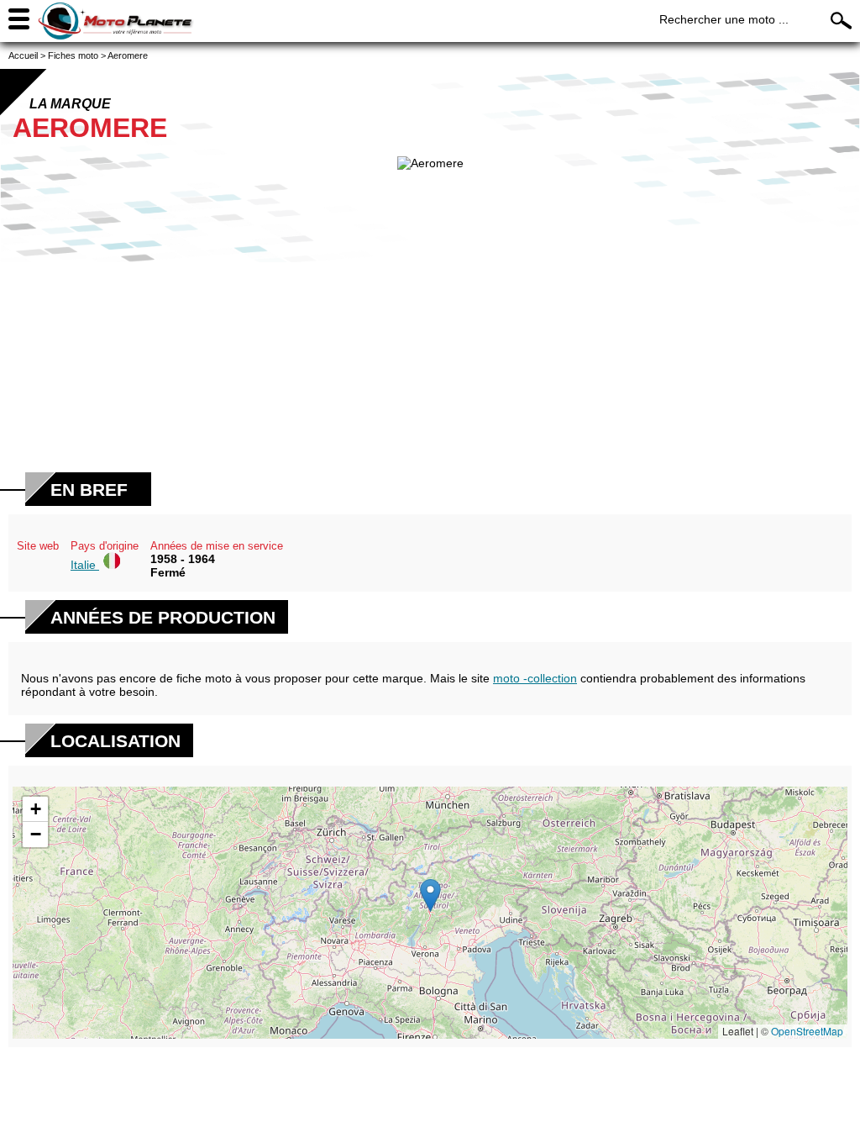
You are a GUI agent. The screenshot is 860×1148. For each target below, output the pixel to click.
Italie (85, 564)
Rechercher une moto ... (724, 19)
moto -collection (535, 678)
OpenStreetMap (807, 1031)
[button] (430, 895)
